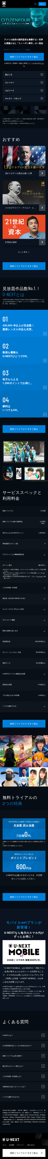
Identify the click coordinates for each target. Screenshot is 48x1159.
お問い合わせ (31, 1145)
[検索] (35, 4)
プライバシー (20, 1145)
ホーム (4, 1145)
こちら (40, 576)
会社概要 (11, 1145)
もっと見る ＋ (24, 252)
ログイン (42, 4)
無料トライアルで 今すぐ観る (24, 56)
